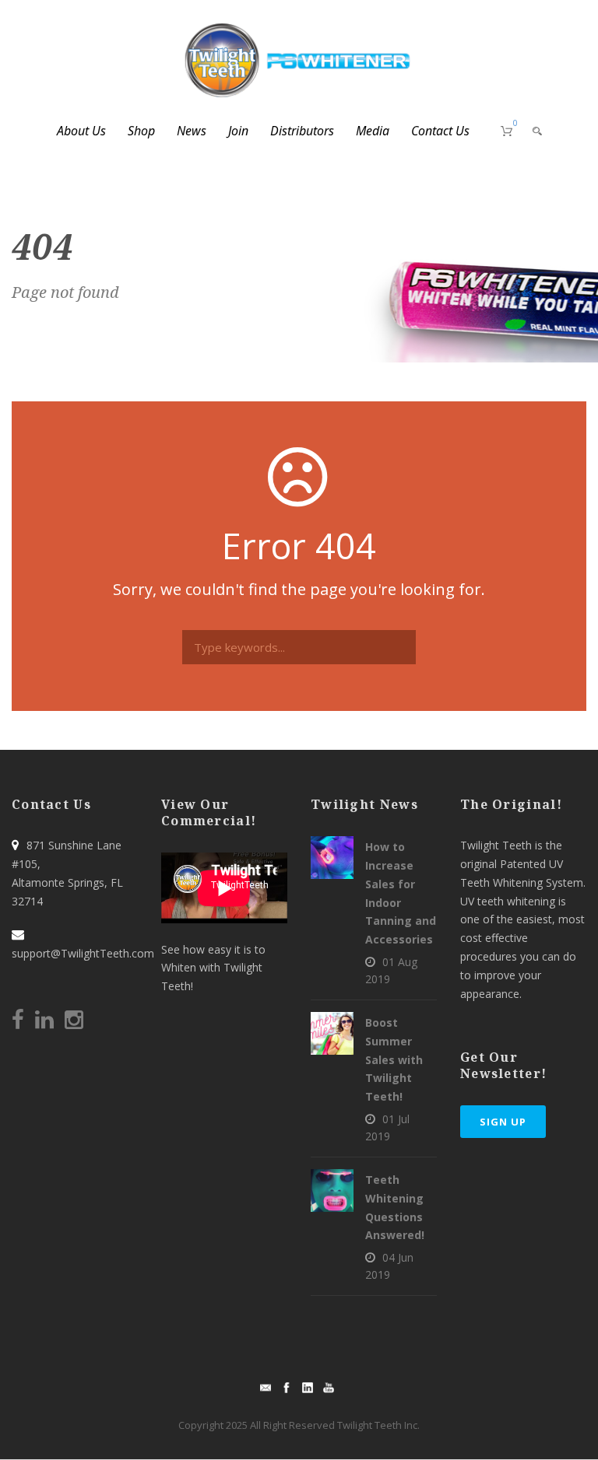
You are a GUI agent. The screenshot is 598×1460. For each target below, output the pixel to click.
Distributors (302, 130)
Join (238, 130)
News (191, 130)
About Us (81, 130)
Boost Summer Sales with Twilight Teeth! (394, 1059)
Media (372, 130)
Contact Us (440, 130)
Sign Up (503, 1122)
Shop (141, 130)
